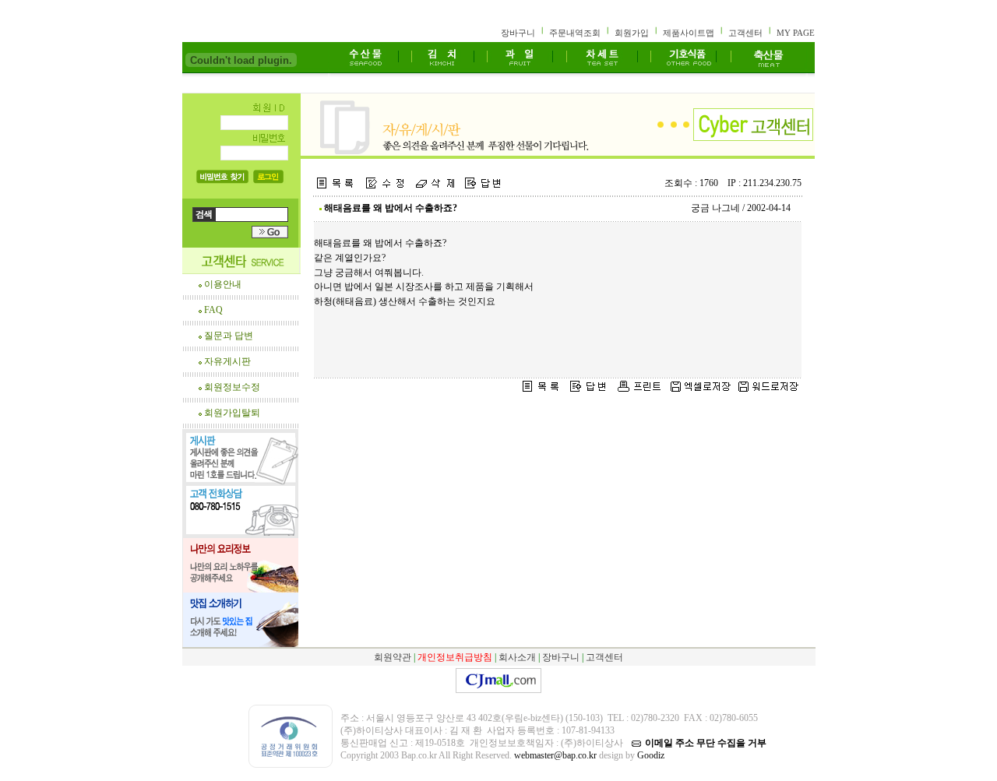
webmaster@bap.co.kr (555, 755)
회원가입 (632, 32)
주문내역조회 (575, 32)
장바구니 (518, 32)
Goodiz (649, 755)
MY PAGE (796, 32)
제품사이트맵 (688, 32)
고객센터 (745, 32)
